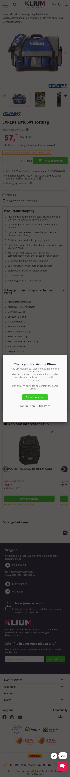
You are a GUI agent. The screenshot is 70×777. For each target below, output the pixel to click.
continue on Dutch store (35, 406)
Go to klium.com (35, 397)
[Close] (67, 355)
